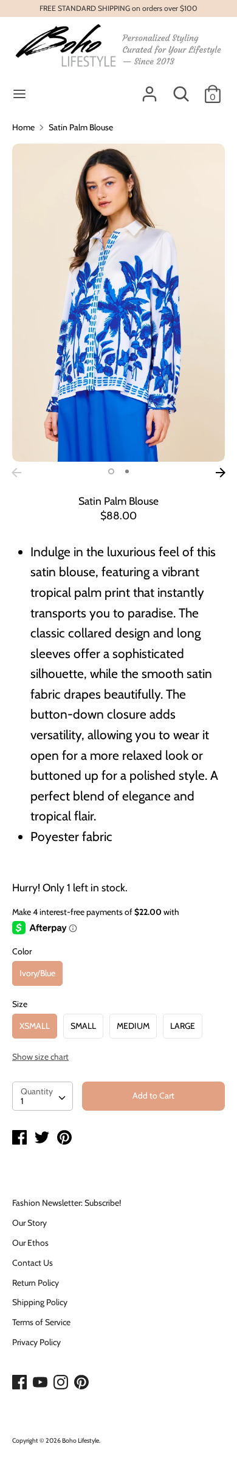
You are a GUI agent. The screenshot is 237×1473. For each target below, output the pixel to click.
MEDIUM (133, 1025)
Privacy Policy (36, 1342)
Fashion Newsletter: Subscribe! (66, 1202)
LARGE (182, 1025)
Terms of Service (41, 1322)
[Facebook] (20, 1383)
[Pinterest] (82, 1383)
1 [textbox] (22, 1101)
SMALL (83, 1025)
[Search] (181, 88)
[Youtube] (41, 1383)
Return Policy (35, 1282)
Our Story (29, 1222)
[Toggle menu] (19, 94)
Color (22, 951)
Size (19, 1004)
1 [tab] (111, 471)
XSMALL (34, 1025)
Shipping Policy (39, 1302)
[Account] (149, 88)
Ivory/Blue (37, 973)
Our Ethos (30, 1242)
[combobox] (42, 1096)
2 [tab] (127, 471)
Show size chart (40, 1056)
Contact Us (32, 1262)
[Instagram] (61, 1383)
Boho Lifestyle (80, 1441)
